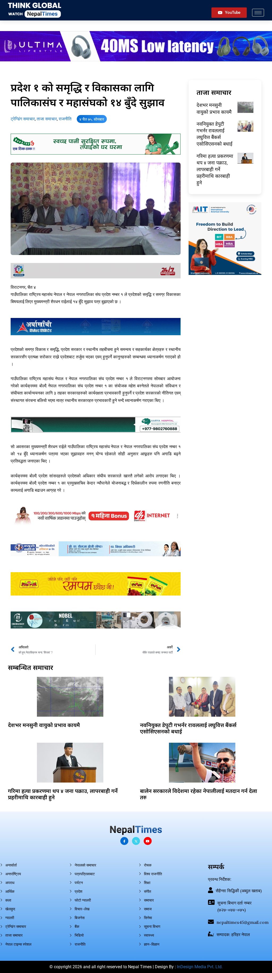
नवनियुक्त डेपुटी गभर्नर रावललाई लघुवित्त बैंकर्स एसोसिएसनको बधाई (214, 134)
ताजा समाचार (47, 118)
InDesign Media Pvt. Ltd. (200, 966)
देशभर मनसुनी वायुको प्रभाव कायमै (214, 108)
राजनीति (65, 118)
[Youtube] (148, 841)
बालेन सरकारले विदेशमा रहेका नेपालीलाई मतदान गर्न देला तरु (198, 794)
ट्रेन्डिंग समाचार (23, 118)
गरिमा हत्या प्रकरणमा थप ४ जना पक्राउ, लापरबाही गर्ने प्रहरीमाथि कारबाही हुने (215, 169)
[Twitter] (136, 841)
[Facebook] (124, 841)
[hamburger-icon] (258, 12)
